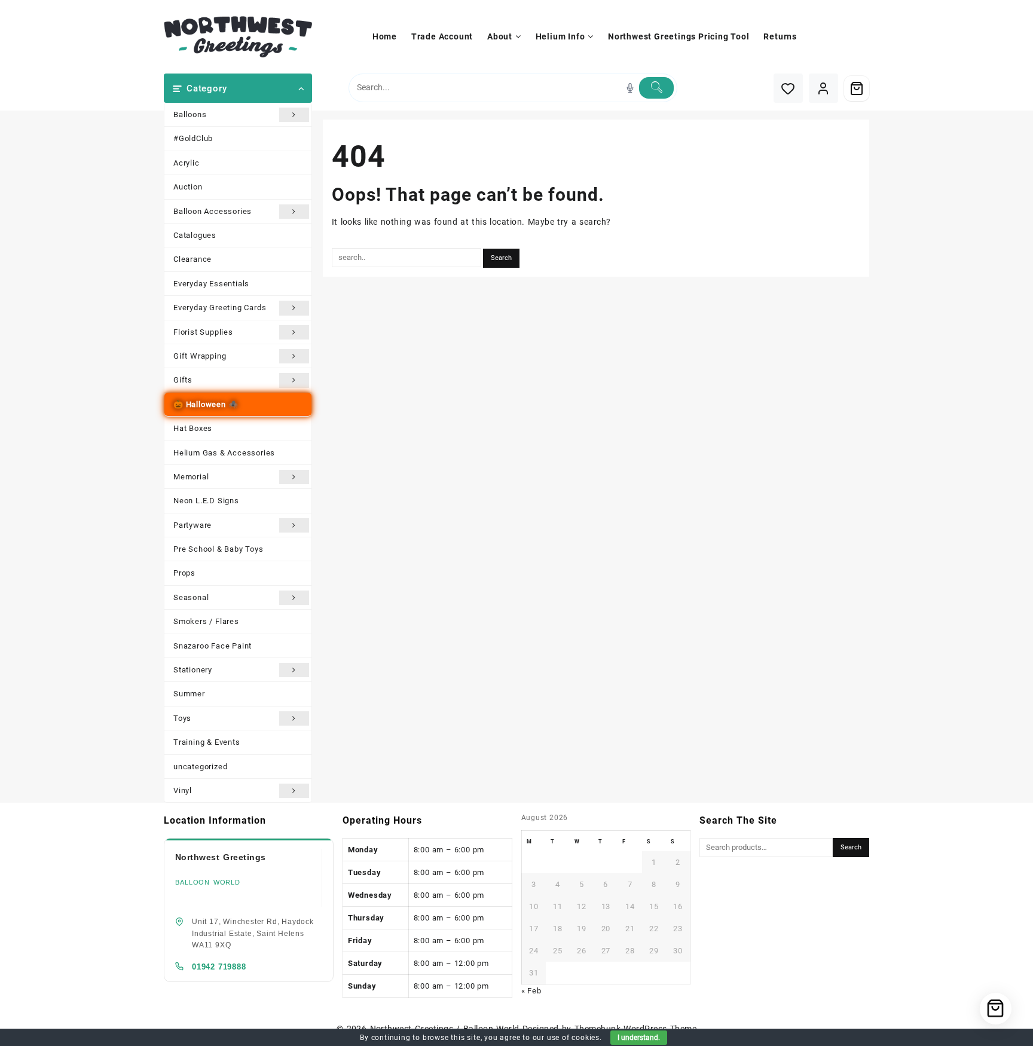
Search (851, 847)
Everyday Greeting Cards (219, 307)
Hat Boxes (192, 428)
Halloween (206, 404)
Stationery (192, 669)
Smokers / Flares (206, 621)
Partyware (192, 525)
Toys (182, 718)
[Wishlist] (788, 88)
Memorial (191, 476)
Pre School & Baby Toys (218, 549)
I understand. (639, 1037)
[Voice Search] (630, 88)
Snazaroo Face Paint (212, 645)
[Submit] (656, 88)
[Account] (823, 88)
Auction (188, 186)
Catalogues (194, 235)
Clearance (192, 259)
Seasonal (191, 597)
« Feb (531, 990)
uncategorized (200, 766)
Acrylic (186, 162)
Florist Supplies (203, 332)
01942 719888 (219, 966)
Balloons (189, 114)
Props (184, 572)
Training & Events (206, 742)
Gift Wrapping (199, 355)
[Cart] (856, 88)
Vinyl (182, 790)
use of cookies (573, 1037)
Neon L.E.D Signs (206, 500)
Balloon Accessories (212, 211)
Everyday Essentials (211, 283)
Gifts (182, 379)
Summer (189, 693)
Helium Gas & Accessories (224, 452)
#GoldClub (193, 138)
